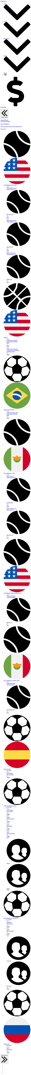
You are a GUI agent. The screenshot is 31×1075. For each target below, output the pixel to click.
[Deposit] (15, 105)
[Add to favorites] (8, 186)
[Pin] (7, 186)
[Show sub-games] (7, 216)
